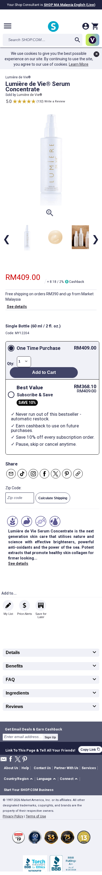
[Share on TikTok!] (22, 473)
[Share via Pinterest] (66, 473)
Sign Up (50, 737)
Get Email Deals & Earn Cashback (33, 729)
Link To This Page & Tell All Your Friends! (40, 750)
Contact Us (42, 768)
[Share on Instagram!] (33, 473)
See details (17, 307)
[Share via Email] (11, 473)
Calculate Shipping (52, 498)
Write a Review (54, 101)
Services (89, 768)
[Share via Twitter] (55, 473)
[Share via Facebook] (44, 473)
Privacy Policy (13, 816)
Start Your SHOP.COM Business (29, 790)
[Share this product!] (78, 473)
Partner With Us (66, 768)
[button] (19, 779)
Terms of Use (36, 816)
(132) (40, 101)
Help (25, 768)
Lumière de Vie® (29, 95)
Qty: (10, 364)
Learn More (78, 64)
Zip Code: (13, 488)
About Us (11, 768)
